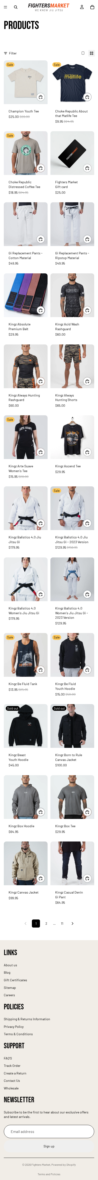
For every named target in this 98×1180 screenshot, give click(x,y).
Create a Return (15, 1073)
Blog (7, 973)
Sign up (49, 1146)
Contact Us (12, 1081)
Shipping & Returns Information (27, 1019)
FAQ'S (8, 1058)
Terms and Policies (49, 1174)
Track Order (12, 1066)
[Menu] (5, 7)
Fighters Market (40, 1164)
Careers (9, 995)
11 (62, 923)
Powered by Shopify (63, 1164)
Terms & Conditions (18, 1034)
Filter (13, 53)
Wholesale (11, 1088)
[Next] (72, 923)
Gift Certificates (15, 980)
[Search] (15, 7)
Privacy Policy (14, 1027)
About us (10, 965)
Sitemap (10, 988)
